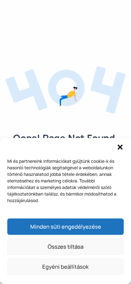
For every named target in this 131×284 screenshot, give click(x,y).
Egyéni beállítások (65, 267)
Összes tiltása (65, 247)
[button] (120, 147)
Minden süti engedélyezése (65, 226)
